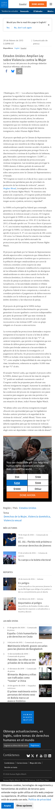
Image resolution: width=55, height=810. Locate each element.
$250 (17, 483)
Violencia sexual (13, 520)
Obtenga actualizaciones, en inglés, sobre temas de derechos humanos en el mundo (26, 735)
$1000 (17, 489)
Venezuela (24, 11)
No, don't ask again (23, 27)
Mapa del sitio (35, 763)
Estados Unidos (27, 507)
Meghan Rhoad (9, 188)
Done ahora (38, 4)
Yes (8, 27)
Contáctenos (9, 763)
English (17, 48)
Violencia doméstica (39, 516)
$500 (38, 483)
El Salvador (38, 11)
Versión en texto (10, 767)
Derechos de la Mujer (15, 516)
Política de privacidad (39, 799)
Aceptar (7, 805)
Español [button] (22, 4)
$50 (17, 477)
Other (38, 489)
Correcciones (22, 763)
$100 (38, 477)
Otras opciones (24, 805)
